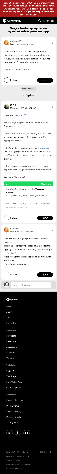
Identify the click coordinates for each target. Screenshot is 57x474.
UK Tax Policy (25, 465)
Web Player (11, 376)
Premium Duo (12, 405)
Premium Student (14, 416)
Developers (11, 341)
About (9, 311)
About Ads (10, 460)
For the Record (13, 323)
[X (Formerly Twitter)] (18, 433)
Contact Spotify (13, 387)
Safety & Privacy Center (20, 452)
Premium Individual (15, 400)
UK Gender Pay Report (13, 469)
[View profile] (6, 42)
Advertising (11, 346)
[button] (52, 43)
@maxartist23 (20, 115)
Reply (45, 80)
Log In (46, 20)
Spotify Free (12, 422)
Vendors (10, 357)
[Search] (40, 20)
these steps (35, 11)
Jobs (8, 317)
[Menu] (52, 20)
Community (14, 21)
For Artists (11, 335)
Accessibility (20, 460)
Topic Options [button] (28, 88)
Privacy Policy (10, 456)
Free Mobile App (14, 381)
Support (10, 370)
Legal (8, 452)
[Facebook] (26, 433)
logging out (45, 147)
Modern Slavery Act (12, 465)
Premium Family (13, 411)
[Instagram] (9, 433)
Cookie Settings (23, 456)
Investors (10, 352)
